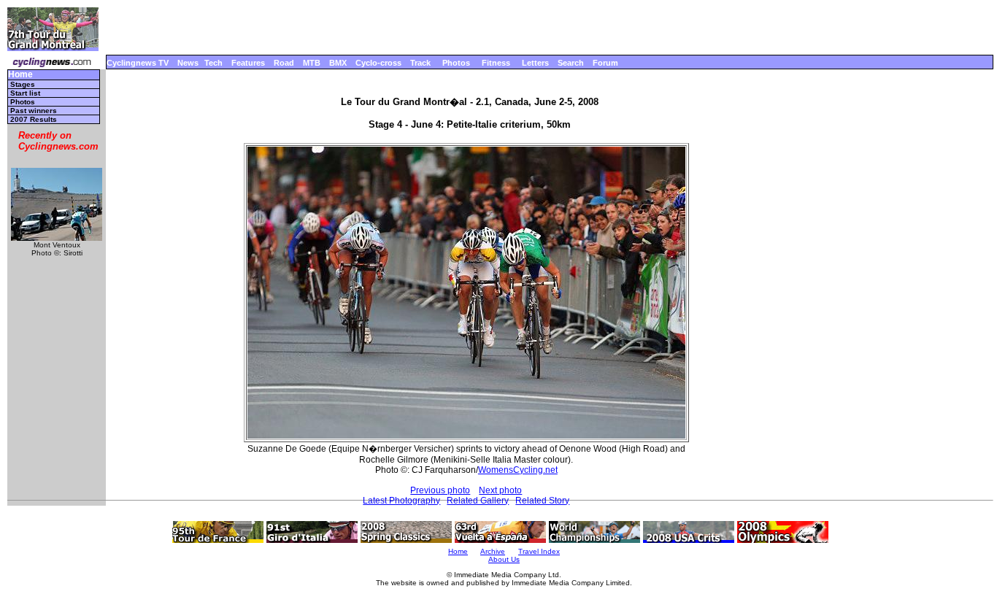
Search (571, 62)
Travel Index (539, 551)
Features (248, 62)
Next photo (500, 490)
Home (20, 75)
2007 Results (33, 119)
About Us (504, 559)
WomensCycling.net (518, 470)
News (188, 62)
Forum (605, 62)
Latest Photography (401, 500)
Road (284, 62)
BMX (338, 62)
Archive (492, 551)
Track (420, 62)
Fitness (496, 62)
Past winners (33, 111)
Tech (213, 62)
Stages (22, 84)
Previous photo (440, 490)
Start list (25, 93)
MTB (311, 62)
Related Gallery (478, 500)
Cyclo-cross (378, 62)
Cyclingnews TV (138, 62)
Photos (456, 62)
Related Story (542, 500)
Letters (535, 62)
